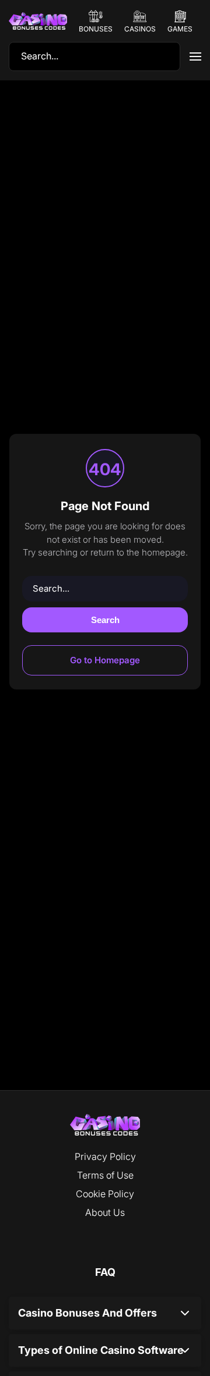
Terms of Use (105, 1175)
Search (105, 620)
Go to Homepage (105, 660)
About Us (105, 1212)
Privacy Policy (105, 1156)
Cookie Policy (105, 1194)
